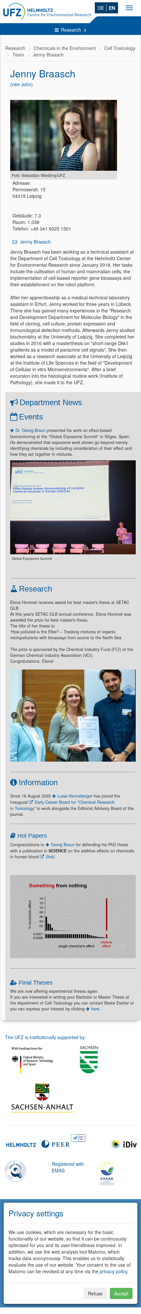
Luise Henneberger (74, 796)
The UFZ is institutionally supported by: (45, 1037)
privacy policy (113, 1271)
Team (18, 54)
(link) (50, 857)
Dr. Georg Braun (30, 430)
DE (101, 8)
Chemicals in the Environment (65, 48)
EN (112, 8)
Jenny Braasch (48, 54)
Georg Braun (63, 844)
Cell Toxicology (119, 48)
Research (71, 29)
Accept (121, 1293)
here (95, 1009)
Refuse (95, 1293)
